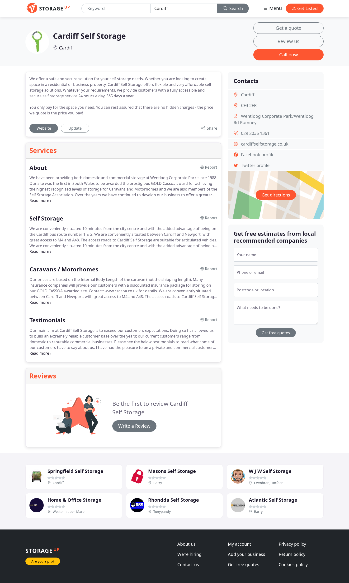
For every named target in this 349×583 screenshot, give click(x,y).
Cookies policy (293, 564)
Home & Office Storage (74, 500)
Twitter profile (255, 165)
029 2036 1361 (255, 133)
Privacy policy (292, 544)
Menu (275, 8)
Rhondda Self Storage (173, 500)
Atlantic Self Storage (273, 500)
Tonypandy (162, 511)
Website (44, 128)
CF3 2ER (249, 105)
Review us (288, 41)
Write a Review (134, 426)
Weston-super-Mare (69, 511)
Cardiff (66, 47)
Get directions (276, 195)
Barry (157, 482)
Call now (288, 54)
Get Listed (307, 8)
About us (186, 544)
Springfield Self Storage (75, 471)
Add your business (246, 554)
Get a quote (288, 28)
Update (75, 128)
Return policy (292, 554)
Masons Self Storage (172, 471)
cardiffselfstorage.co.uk (264, 144)
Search (235, 8)
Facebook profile (257, 154)
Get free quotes (276, 332)
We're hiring (189, 554)
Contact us (188, 564)
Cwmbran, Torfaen (268, 482)
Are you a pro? (42, 561)
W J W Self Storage (270, 471)
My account (239, 544)
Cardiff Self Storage (89, 36)
